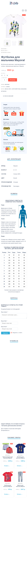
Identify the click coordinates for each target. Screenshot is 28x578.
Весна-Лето (4, 50)
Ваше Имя (4, 321)
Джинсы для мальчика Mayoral (20, 486)
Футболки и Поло (6, 52)
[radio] (2, 75)
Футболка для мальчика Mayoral (20, 457)
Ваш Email (4, 326)
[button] (2, 3)
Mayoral (7, 84)
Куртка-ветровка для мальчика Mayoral (8, 457)
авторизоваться (5, 430)
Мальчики (3, 48)
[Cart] (25, 3)
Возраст (3, 73)
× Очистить (4, 77)
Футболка (3, 91)
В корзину (12, 79)
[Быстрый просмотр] (5, 463)
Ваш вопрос (4, 312)
